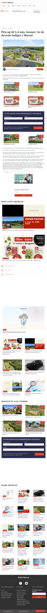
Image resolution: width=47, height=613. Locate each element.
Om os (2, 590)
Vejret (34, 5)
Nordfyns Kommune (21, 599)
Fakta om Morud (20, 595)
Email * (26, 116)
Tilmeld (23, 195)
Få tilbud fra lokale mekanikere (23, 603)
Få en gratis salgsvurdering (22, 601)
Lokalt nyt (24, 5)
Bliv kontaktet (38, 128)
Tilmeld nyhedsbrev (40, 611)
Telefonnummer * (8, 116)
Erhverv (13, 5)
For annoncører (4, 592)
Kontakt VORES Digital (6, 595)
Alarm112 (4, 5)
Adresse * (6, 121)
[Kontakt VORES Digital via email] (26, 583)
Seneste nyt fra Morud (21, 590)
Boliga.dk (7, 172)
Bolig (9, 5)
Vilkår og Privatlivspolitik (6, 593)
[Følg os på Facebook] (20, 583)
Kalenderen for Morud (21, 593)
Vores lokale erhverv (21, 592)
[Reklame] (23, 179)
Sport (30, 5)
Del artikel (39, 69)
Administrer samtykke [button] (6, 597)
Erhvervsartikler (20, 597)
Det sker (18, 5)
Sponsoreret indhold (21, 604)
